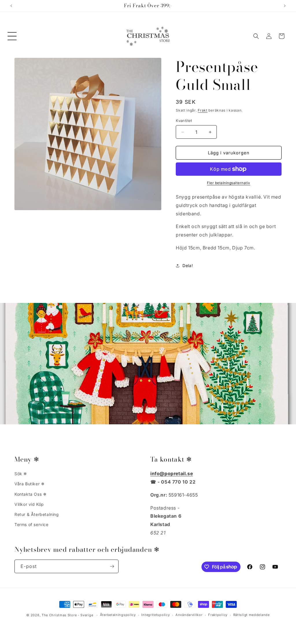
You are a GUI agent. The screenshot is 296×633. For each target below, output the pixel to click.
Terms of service (31, 524)
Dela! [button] (187, 265)
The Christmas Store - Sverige (67, 615)
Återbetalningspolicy (118, 615)
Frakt (203, 110)
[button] (12, 36)
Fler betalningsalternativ (228, 183)
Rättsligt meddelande (251, 615)
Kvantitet (184, 120)
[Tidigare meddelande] (11, 5)
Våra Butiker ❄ (29, 483)
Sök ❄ (20, 473)
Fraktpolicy (217, 615)
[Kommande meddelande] (284, 5)
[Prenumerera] (112, 566)
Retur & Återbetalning (36, 514)
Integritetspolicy (155, 615)
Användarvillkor (189, 615)
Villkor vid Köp (29, 504)
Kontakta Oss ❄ (30, 494)
